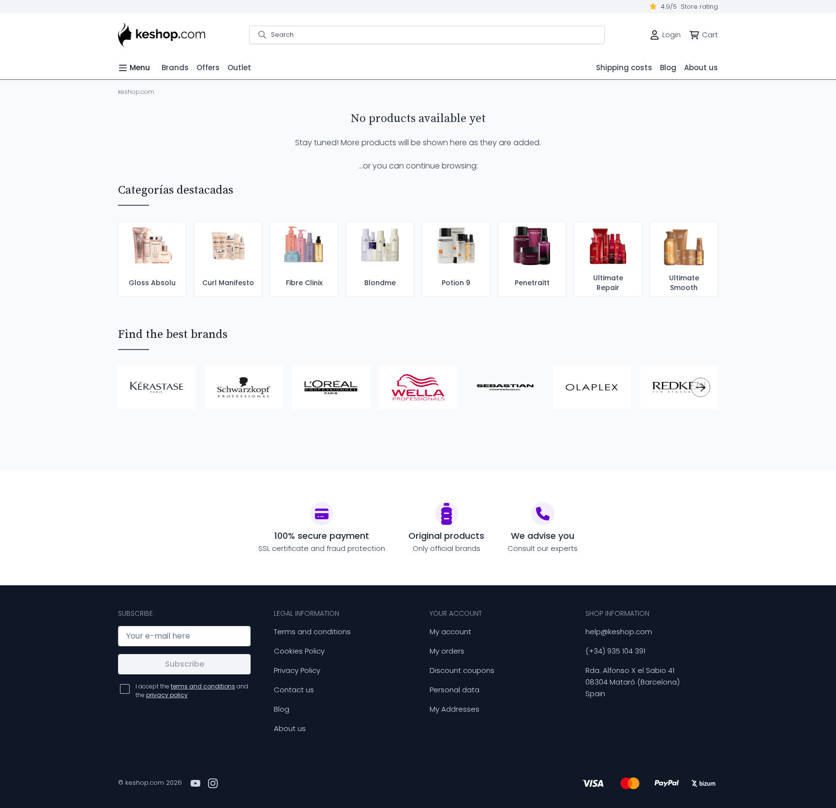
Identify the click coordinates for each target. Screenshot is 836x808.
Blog (281, 709)
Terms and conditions (312, 631)
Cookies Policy (299, 651)
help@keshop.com (618, 631)
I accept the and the (191, 690)
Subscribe (184, 664)
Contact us (294, 690)
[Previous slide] (135, 387)
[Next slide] (700, 387)
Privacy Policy (297, 670)
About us (290, 728)
